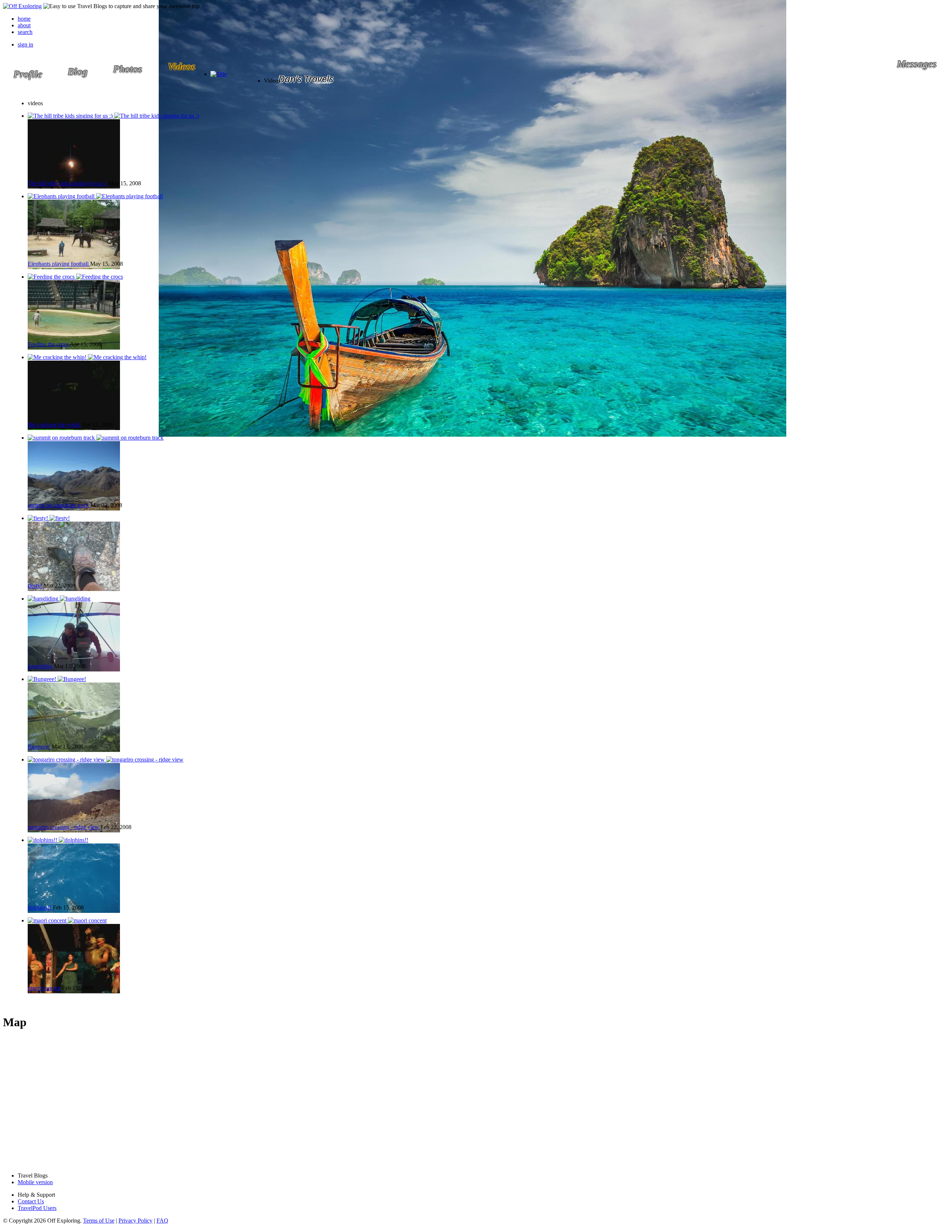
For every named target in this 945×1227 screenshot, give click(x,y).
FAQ (162, 1220)
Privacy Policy (135, 1220)
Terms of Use (98, 1220)
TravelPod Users (37, 1208)
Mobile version (35, 1182)
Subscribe (322, 82)
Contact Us (31, 1201)
